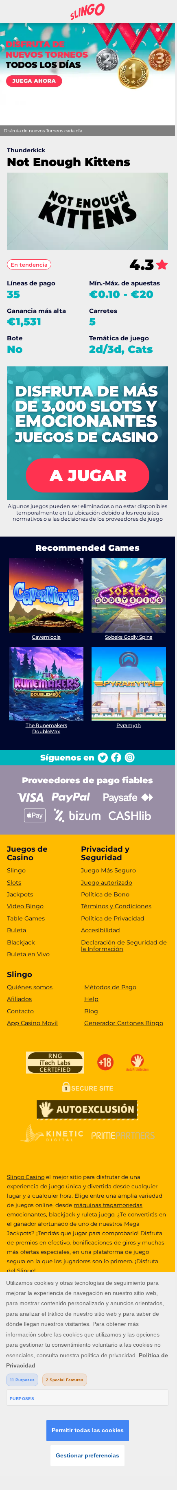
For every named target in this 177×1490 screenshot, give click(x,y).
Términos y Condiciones (116, 906)
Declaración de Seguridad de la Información (124, 946)
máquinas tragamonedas (108, 1205)
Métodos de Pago (110, 987)
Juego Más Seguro (108, 870)
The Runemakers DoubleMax (46, 728)
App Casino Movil (32, 1023)
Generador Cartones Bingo (123, 1023)
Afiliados (19, 999)
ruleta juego (97, 1214)
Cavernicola (46, 637)
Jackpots (20, 894)
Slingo (16, 870)
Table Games (26, 918)
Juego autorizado (106, 882)
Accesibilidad (100, 930)
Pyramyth (128, 725)
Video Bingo (25, 906)
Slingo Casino (25, 1177)
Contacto (20, 1011)
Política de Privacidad (112, 918)
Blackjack (21, 942)
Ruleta (16, 930)
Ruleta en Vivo (28, 954)
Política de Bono (105, 894)
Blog (91, 1011)
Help (91, 999)
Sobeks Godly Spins (128, 637)
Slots (14, 882)
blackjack (62, 1214)
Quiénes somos (29, 987)
